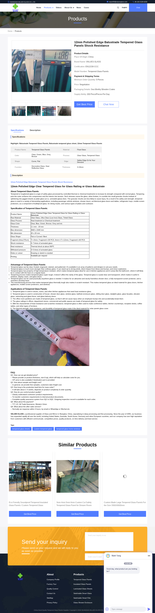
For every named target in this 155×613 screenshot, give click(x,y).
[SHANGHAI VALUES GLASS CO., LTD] (15, 7)
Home (38, 7)
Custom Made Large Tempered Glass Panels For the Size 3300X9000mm (77, 503)
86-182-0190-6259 (140, 2)
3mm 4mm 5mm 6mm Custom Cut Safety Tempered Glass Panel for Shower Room (26, 503)
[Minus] (148, 555)
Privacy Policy (52, 603)
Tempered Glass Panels (83, 579)
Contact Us (51, 593)
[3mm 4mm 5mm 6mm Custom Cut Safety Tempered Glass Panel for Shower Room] (30, 476)
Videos (59, 7)
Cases (86, 7)
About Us (68, 7)
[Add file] (107, 609)
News (79, 7)
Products (48, 7)
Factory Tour (51, 584)
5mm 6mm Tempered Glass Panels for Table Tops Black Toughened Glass (123, 503)
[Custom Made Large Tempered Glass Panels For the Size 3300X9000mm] (77, 476)
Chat (138, 7)
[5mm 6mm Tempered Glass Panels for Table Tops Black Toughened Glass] (125, 476)
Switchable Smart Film (82, 598)
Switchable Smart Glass (83, 593)
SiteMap (50, 598)
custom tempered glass (43, 429)
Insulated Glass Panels (82, 584)
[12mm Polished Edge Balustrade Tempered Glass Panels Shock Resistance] (41, 70)
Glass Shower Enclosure (83, 603)
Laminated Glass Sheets (83, 589)
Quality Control (52, 589)
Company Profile (53, 579)
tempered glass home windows (68, 429)
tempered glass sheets (21, 429)
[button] (71, 111)
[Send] (149, 609)
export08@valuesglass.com (118, 2)
